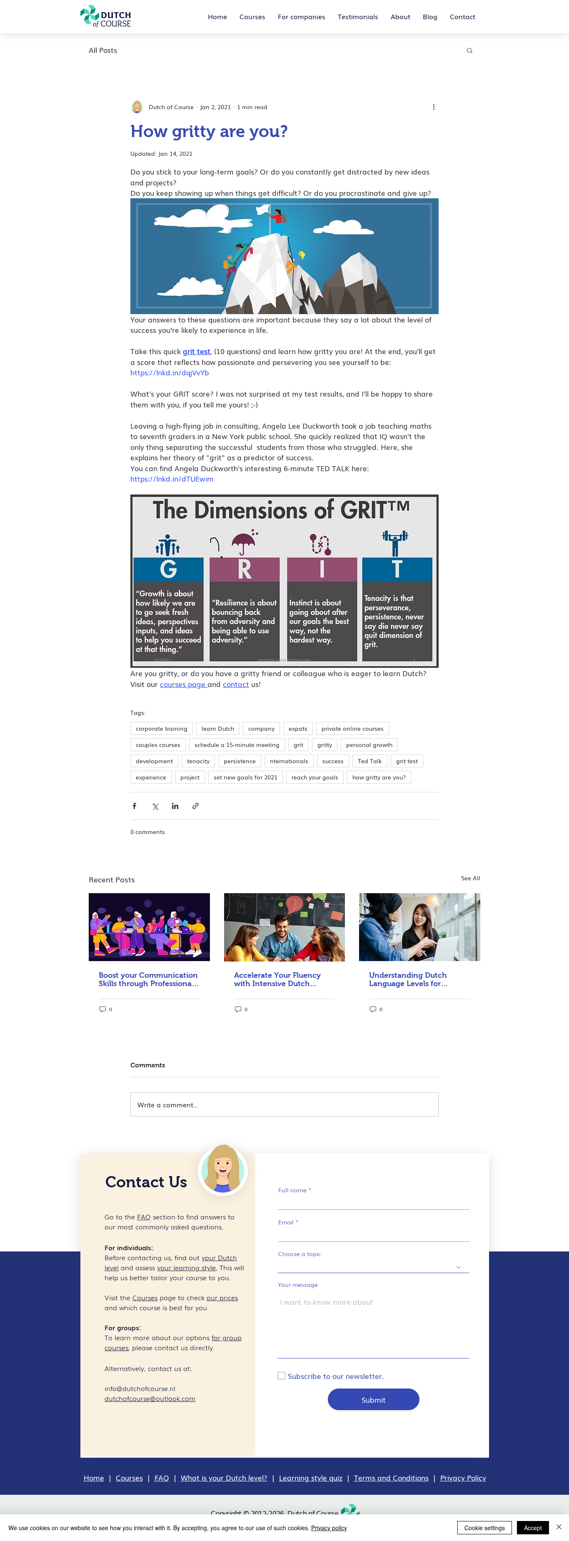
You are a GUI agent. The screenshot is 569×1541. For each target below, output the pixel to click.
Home (94, 1477)
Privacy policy (329, 1528)
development (154, 761)
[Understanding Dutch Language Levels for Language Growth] (419, 927)
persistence (240, 761)
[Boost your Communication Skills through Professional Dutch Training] (149, 927)
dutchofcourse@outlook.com (150, 1398)
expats (298, 728)
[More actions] (434, 107)
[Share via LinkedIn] (175, 806)
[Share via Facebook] (134, 806)
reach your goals (315, 777)
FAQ (162, 1477)
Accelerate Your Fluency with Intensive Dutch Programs (277, 979)
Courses (129, 1477)
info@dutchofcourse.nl (140, 1388)
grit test (407, 761)
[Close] (559, 1527)
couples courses (158, 744)
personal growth (369, 744)
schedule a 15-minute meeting (237, 744)
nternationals (289, 761)
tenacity (198, 761)
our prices (222, 1297)
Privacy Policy (463, 1477)
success (333, 761)
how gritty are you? (379, 777)
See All (470, 878)
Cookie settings (484, 1528)
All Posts (103, 50)
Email (286, 1222)
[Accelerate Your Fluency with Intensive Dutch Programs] (284, 927)
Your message (298, 1284)
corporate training (161, 728)
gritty (324, 744)
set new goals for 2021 (245, 777)
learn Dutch (218, 728)
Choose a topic (299, 1253)
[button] (470, 50)
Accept (533, 1528)
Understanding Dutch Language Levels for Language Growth (408, 979)
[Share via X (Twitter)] (155, 806)
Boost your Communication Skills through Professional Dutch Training (148, 979)
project (190, 777)
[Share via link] (196, 806)
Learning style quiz (310, 1477)
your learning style (186, 1267)
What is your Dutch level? (224, 1477)
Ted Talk (370, 761)
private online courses (353, 728)
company (261, 728)
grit (298, 744)
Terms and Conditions (391, 1477)
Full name (292, 1190)
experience (151, 777)
